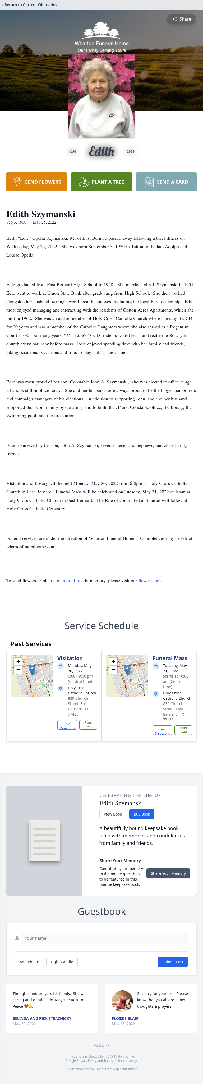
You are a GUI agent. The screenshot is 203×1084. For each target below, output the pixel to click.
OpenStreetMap (107, 1069)
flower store (150, 580)
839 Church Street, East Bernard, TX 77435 (78, 706)
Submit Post (172, 961)
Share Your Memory (168, 873)
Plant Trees (88, 724)
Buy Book (142, 814)
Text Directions (67, 726)
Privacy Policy (86, 1060)
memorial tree (70, 580)
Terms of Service (116, 1060)
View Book (113, 814)
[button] (32, 670)
